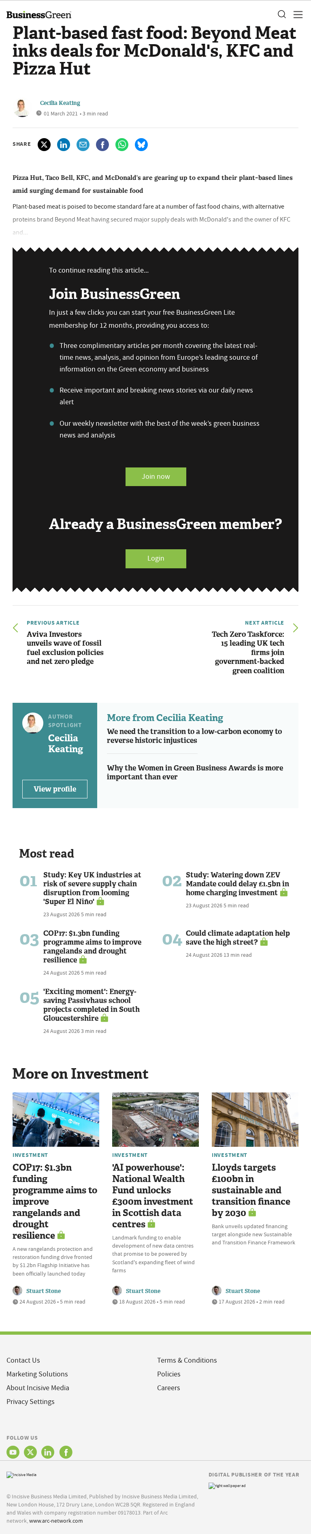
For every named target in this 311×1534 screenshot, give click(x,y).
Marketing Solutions (37, 1374)
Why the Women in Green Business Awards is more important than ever (195, 772)
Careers (168, 1388)
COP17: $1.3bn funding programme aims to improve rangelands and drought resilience (92, 946)
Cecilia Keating (60, 103)
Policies (169, 1374)
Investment (30, 1155)
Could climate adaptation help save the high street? (238, 937)
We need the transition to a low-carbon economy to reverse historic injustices (194, 736)
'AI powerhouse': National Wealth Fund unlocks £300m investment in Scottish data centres (152, 1196)
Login (155, 558)
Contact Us (23, 1360)
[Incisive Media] (21, 1473)
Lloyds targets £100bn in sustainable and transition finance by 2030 (251, 1190)
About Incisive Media (37, 1388)
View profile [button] (55, 789)
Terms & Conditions (187, 1360)
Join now (156, 476)
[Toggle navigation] (296, 14)
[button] (281, 14)
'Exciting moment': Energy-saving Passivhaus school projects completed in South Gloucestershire (91, 1005)
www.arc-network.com (56, 1520)
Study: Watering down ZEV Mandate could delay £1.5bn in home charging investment (237, 884)
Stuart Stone (43, 1291)
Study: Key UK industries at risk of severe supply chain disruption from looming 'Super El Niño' (92, 888)
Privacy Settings (30, 1401)
